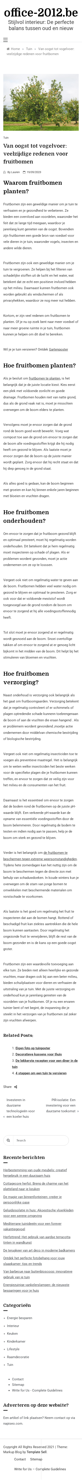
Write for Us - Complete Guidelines (37, 1390)
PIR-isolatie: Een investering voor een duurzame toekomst (60, 1105)
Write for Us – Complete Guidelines (40, 1469)
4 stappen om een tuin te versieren (41, 1073)
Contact (18, 1379)
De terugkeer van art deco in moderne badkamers (39, 1250)
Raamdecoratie (18, 1357)
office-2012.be (41, 13)
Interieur (13, 1326)
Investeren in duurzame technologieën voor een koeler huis (21, 1108)
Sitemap (18, 1385)
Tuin (6, 137)
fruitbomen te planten (44, 378)
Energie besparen (19, 1318)
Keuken (12, 1334)
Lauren (15, 172)
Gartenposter (58, 349)
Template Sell (37, 1452)
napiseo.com (12, 1424)
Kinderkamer (16, 1341)
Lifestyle (13, 1349)
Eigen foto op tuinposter (33, 1048)
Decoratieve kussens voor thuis (39, 1054)
